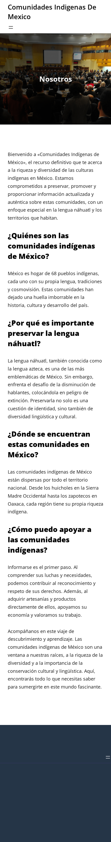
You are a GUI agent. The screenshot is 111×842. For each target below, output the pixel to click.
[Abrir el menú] (11, 27)
